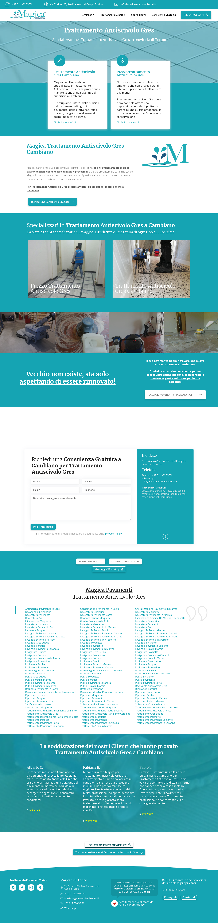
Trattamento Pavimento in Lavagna (155, 723)
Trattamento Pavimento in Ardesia (99, 723)
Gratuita (123, 561)
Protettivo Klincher (145, 670)
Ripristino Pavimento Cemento (152, 698)
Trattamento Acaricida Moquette (98, 707)
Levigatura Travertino (37, 661)
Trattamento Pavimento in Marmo (44, 726)
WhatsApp (147, 478)
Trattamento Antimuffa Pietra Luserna (101, 710)
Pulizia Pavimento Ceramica (95, 682)
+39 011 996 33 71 (22, 4)
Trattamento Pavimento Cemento (154, 719)
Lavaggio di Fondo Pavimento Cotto (45, 636)
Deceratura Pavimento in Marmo (153, 615)
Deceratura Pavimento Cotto (96, 615)
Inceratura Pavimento (147, 624)
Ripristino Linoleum (36, 695)
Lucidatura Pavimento (37, 667)
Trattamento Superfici (113, 14)
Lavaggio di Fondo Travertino (152, 639)
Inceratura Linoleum (36, 624)
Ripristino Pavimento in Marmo (97, 701)
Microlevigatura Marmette (40, 670)
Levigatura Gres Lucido (93, 652)
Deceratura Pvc (33, 618)
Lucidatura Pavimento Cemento (97, 667)
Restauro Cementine (91, 689)
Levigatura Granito (35, 652)
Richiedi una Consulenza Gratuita (50, 202)
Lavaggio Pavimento (91, 645)
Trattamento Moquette (93, 716)
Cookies (186, 897)
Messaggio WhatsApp (107, 569)
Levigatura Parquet (36, 655)
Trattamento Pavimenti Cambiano (107, 844)
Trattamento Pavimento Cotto (42, 723)
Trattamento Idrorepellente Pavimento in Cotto (51, 716)
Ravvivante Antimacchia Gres (151, 686)
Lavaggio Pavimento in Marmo (97, 648)
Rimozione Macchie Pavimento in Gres (101, 692)
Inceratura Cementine (147, 621)
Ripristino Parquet (35, 698)
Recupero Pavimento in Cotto (41, 689)
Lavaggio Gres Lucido (37, 642)
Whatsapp (70, 908)
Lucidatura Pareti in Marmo (95, 664)
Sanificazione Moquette (38, 704)
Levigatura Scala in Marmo (150, 658)
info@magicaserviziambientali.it (138, 4)
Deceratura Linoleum (92, 612)
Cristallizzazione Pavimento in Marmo (156, 608)
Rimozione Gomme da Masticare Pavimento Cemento (55, 692)
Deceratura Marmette (147, 612)
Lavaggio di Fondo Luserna (40, 633)
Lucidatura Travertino (147, 667)
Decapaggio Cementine (38, 612)
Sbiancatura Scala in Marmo (150, 704)
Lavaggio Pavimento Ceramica (42, 648)
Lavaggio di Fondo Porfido (40, 639)
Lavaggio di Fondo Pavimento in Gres (101, 636)
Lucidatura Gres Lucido (148, 661)
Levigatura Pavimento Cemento (152, 655)
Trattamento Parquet (37, 719)
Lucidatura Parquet (146, 664)
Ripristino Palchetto (146, 695)
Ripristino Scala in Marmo (149, 701)
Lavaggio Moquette (91, 642)
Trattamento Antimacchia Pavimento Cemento (51, 710)
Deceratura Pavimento (37, 615)
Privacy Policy (113, 533)
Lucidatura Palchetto (36, 664)
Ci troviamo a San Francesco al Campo (163, 461)
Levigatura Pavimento (92, 655)
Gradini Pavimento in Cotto (95, 621)
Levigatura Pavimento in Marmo (43, 658)
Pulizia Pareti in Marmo (38, 679)
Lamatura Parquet (35, 630)
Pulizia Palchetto (144, 676)
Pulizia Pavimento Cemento (40, 682)
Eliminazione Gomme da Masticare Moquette (160, 618)
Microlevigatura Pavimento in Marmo (101, 670)
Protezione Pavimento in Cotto (152, 673)
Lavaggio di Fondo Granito (95, 630)
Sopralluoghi (138, 14)
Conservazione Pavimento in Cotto (99, 608)
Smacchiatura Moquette (38, 707)
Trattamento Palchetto (148, 716)
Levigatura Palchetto (146, 652)
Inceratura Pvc (143, 627)
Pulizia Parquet (88, 679)
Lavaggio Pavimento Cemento (152, 645)
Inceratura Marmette (92, 624)
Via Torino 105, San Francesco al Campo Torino (76, 4)
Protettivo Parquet (90, 673)
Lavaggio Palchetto (146, 642)
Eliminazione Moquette (38, 621)
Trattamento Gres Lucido (149, 713)
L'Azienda (87, 14)
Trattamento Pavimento (93, 719)
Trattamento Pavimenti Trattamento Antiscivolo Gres (106, 852)
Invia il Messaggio (43, 526)
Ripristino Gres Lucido (147, 692)
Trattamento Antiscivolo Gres (41, 713)
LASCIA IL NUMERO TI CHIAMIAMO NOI (170, 394)
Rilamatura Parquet (146, 689)
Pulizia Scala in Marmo (92, 686)
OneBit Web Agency (132, 904)
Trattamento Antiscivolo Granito (153, 710)
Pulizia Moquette (89, 676)
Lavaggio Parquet (35, 645)
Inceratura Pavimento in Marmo (98, 627)
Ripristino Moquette (91, 695)
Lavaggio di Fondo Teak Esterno (98, 639)
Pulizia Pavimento (145, 679)
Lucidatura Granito (90, 661)
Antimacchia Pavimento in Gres (42, 608)
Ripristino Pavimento (92, 698)
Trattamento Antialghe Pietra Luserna (156, 707)
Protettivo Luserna (35, 673)
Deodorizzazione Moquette (95, 618)
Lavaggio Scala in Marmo (149, 648)
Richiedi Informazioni (65, 122)
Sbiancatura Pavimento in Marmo (99, 704)
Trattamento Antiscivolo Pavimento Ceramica (105, 713)
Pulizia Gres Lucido (35, 676)
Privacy (168, 897)
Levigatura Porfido (90, 658)
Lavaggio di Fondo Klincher (150, 630)
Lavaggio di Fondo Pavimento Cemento (102, 633)
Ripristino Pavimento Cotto (40, 701)
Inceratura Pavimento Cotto (40, 627)
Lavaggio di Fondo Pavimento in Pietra (157, 636)
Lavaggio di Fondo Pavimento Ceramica (157, 633)
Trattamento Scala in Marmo (96, 726)
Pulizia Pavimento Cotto (148, 682)
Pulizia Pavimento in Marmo (41, 686)
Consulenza (164, 14)
